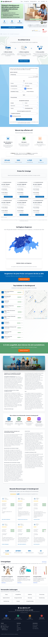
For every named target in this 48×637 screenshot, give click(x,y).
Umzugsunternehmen (18, 597)
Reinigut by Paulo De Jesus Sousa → (23, 519)
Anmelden (43, 1)
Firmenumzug (41, 594)
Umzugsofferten (18, 594)
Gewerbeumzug (42, 597)
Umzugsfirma (26, 1)
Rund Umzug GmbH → (37, 544)
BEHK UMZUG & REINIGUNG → (6, 519)
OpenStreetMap (39, 318)
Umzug (6, 594)
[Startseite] (1, 34)
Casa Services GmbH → (37, 519)
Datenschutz (19, 629)
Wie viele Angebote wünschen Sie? (24, 111)
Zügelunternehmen (6, 597)
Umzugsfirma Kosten (30, 601)
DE (46, 1)
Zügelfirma (30, 594)
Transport (18, 601)
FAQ (17, 626)
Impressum (19, 627)
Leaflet (35, 318)
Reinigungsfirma (33, 1)
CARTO (46, 318)
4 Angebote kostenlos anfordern (24, 119)
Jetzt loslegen (12, 27)
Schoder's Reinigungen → (5, 544)
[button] (34, 311)
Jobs (39, 1)
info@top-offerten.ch (5, 626)
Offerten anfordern (24, 60)
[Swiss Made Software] (44, 30)
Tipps (22, 1)
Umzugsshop (35, 626)
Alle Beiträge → (44, 561)
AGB (17, 630)
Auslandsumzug (6, 601)
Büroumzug (30, 597)
